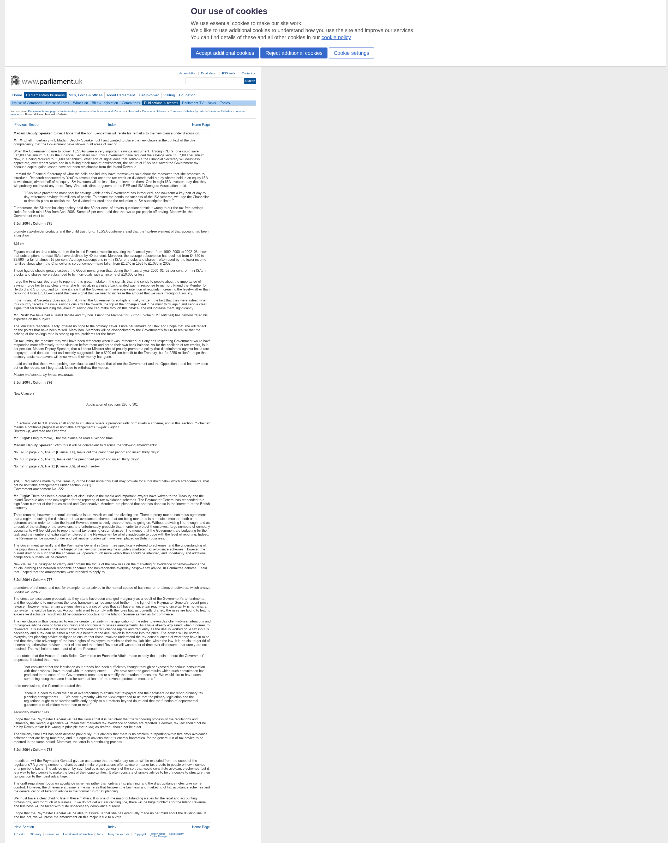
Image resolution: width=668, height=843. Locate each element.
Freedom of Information (78, 834)
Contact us (249, 73)
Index (112, 125)
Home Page (201, 125)
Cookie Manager (159, 836)
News (212, 103)
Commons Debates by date (187, 111)
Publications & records (161, 103)
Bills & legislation (105, 103)
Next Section (24, 827)
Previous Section (27, 125)
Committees (131, 103)
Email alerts (208, 73)
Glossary (35, 834)
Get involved (149, 95)
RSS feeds (229, 73)
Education (187, 95)
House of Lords (57, 103)
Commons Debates (154, 111)
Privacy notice (157, 834)
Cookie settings (351, 53)
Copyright (140, 834)
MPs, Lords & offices (86, 95)
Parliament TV (193, 103)
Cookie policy (176, 834)
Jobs (100, 834)
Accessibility (187, 73)
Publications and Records (108, 111)
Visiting (169, 95)
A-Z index (20, 834)
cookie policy (336, 37)
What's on (80, 103)
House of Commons (27, 103)
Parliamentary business (45, 95)
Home (17, 95)
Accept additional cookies (225, 53)
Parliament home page (42, 111)
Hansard (133, 111)
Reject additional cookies (294, 53)
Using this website (118, 834)
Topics (225, 103)
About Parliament (120, 95)
